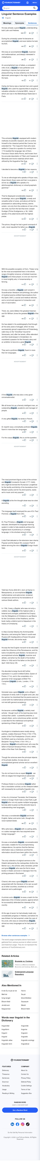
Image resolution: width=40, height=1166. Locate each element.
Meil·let (4, 994)
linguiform (5, 1029)
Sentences (32, 23)
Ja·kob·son (6, 1005)
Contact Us (25, 1074)
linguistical (25, 1044)
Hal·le (23, 990)
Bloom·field (6, 1001)
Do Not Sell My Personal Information (20, 1132)
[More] (37, 33)
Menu (35, 3)
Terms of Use (25, 1089)
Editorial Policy (26, 1082)
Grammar (5, 1082)
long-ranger (6, 998)
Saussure (24, 1001)
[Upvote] (25, 33)
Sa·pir (23, 994)
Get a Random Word (20, 1110)
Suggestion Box (26, 1093)
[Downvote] (32, 33)
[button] (27, 2)
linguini (4, 1033)
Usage (4, 1089)
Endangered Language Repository (24, 973)
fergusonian (6, 1008)
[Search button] (34, 8)
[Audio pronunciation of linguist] (3, 18)
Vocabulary (6, 1086)
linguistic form (7, 1044)
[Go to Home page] (11, 2)
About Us (24, 1070)
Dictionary (5, 1070)
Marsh (23, 1005)
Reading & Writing (8, 1093)
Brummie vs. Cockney (24, 961)
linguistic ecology (27, 1040)
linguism (24, 1033)
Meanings (7, 23)
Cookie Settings (26, 1086)
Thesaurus (5, 1074)
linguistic (24, 1036)
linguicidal (5, 1025)
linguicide (24, 1025)
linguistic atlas (7, 1040)
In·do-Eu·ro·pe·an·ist (9, 990)
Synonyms (19, 23)
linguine (24, 1029)
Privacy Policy (25, 1078)
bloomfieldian (26, 998)
